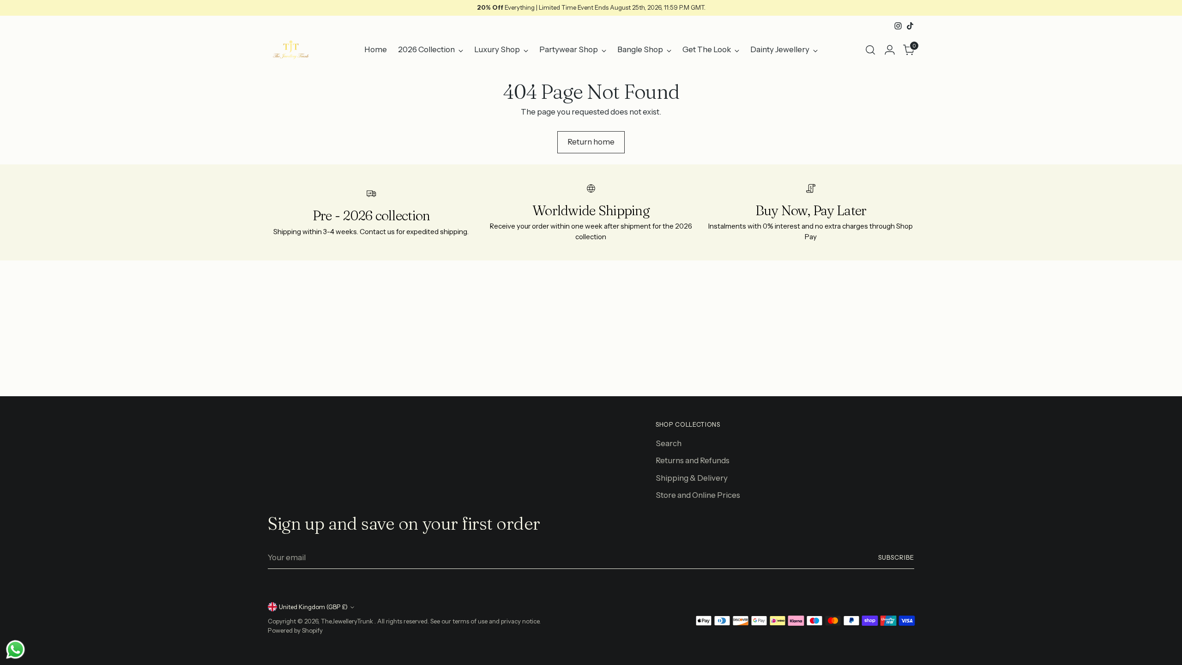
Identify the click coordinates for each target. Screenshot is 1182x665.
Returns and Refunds (693, 460)
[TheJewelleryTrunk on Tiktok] (910, 26)
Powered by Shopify (295, 630)
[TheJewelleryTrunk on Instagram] (898, 26)
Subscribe (896, 557)
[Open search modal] (870, 50)
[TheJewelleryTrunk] (291, 50)
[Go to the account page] (889, 50)
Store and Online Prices (698, 495)
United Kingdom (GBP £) (313, 607)
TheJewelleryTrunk (347, 621)
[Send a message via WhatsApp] (15, 649)
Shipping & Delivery (692, 478)
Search (668, 443)
